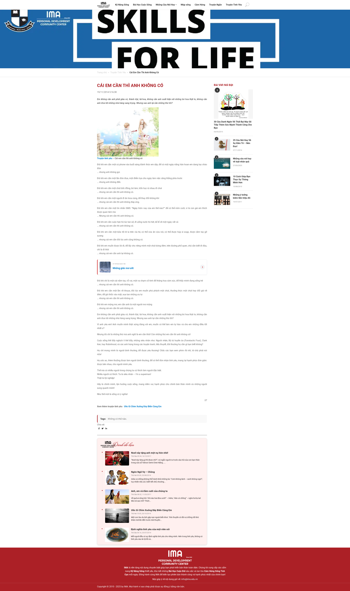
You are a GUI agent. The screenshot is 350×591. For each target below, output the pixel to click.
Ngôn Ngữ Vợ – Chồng (143, 472)
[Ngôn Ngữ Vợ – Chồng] (117, 477)
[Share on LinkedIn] (106, 428)
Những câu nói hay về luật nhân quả (242, 160)
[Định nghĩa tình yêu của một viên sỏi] (117, 535)
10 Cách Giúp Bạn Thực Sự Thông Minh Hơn (241, 179)
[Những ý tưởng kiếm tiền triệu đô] (222, 199)
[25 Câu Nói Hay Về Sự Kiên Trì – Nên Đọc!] (222, 145)
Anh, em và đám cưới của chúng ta (149, 491)
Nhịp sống (186, 4)
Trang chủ (102, 72)
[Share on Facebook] (99, 428)
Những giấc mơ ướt (123, 268)
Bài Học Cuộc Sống (142, 4)
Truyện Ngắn (215, 4)
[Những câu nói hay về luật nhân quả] (222, 163)
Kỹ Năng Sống (122, 4)
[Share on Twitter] (102, 428)
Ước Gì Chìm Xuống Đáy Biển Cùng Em (142, 406)
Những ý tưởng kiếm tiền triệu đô (241, 196)
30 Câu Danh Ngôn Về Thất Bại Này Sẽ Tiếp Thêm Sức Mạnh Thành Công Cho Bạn (233, 124)
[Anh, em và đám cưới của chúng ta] (117, 496)
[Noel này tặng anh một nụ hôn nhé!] (117, 458)
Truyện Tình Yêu (234, 4)
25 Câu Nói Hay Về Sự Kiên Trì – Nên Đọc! (242, 143)
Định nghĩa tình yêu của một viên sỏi (150, 529)
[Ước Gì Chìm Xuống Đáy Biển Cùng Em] (117, 516)
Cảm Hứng (200, 4)
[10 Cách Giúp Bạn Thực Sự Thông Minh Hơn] (222, 181)
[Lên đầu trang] (343, 584)
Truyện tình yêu (104, 158)
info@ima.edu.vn (189, 579)
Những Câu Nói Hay (165, 4)
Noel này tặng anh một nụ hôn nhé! (149, 452)
